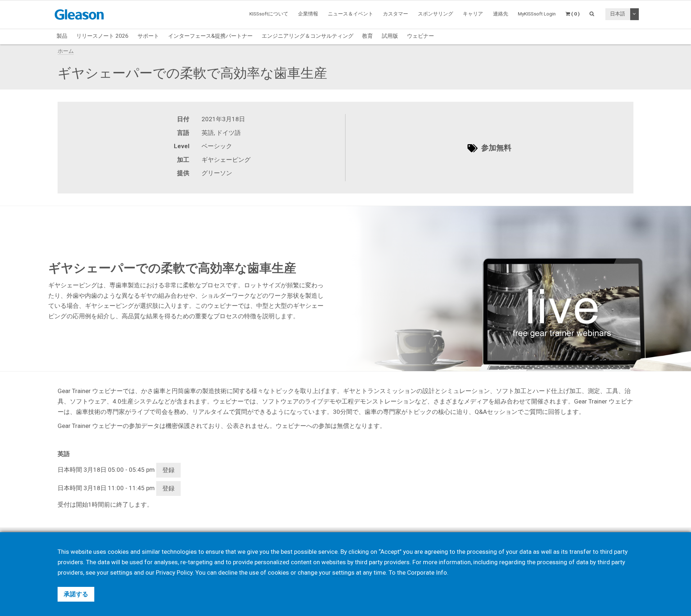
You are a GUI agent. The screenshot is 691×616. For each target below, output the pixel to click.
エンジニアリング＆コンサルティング (307, 36)
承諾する (76, 594)
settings (343, 572)
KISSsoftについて (268, 14)
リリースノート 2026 (102, 36)
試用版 (390, 36)
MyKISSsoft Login (537, 14)
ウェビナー (420, 36)
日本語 (617, 14)
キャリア (473, 14)
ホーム (66, 51)
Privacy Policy (174, 572)
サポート (148, 36)
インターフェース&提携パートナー (210, 36)
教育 (367, 36)
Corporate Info (427, 572)
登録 (168, 470)
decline (228, 572)
